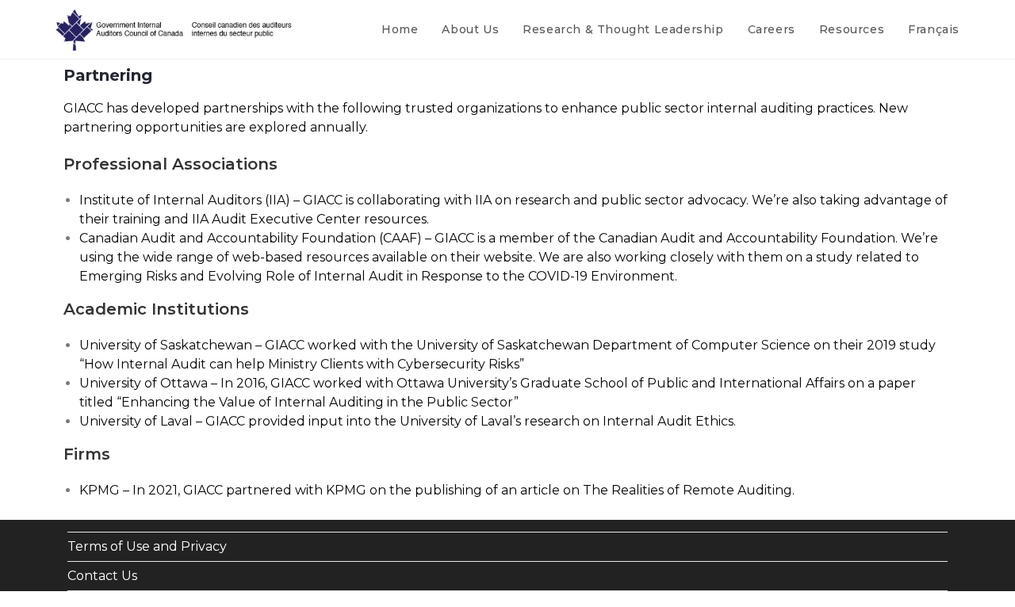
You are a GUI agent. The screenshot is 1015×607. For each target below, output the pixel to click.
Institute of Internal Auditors (170, 200)
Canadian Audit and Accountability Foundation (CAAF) (250, 238)
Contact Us (102, 575)
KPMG (99, 490)
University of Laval (136, 421)
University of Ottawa (143, 383)
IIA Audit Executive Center (276, 219)
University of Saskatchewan (165, 345)
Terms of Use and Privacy (147, 546)
